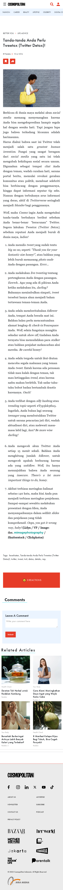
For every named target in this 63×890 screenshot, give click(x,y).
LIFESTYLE (36, 12)
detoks (38, 559)
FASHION (6, 12)
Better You (8, 33)
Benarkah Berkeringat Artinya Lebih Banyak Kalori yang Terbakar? (13, 739)
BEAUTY (26, 12)
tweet (20, 559)
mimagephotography (28, 532)
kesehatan (14, 555)
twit (25, 559)
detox (31, 559)
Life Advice (23, 33)
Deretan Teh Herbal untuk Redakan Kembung (15, 692)
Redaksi (8, 54)
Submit (10, 634)
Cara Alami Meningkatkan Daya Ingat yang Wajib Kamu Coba (46, 693)
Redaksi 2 (36, 700)
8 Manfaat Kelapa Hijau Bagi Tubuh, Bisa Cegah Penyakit (45, 739)
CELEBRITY (47, 12)
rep (43, 559)
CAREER (17, 12)
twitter (14, 559)
